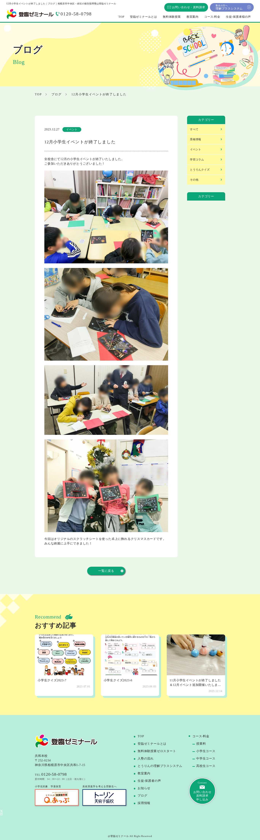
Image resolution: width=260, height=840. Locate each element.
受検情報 (195, 139)
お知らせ (144, 788)
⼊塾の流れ (146, 758)
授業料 (201, 743)
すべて (194, 129)
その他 (194, 179)
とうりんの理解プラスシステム (160, 765)
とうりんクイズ (200, 169)
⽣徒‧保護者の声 (149, 780)
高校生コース (205, 765)
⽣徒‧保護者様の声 (238, 16)
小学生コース (205, 751)
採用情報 (144, 803)
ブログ (56, 94)
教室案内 (144, 773)
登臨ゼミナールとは (152, 743)
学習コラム (197, 159)
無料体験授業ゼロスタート (157, 751)
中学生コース (205, 758)
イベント (195, 149)
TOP (141, 736)
